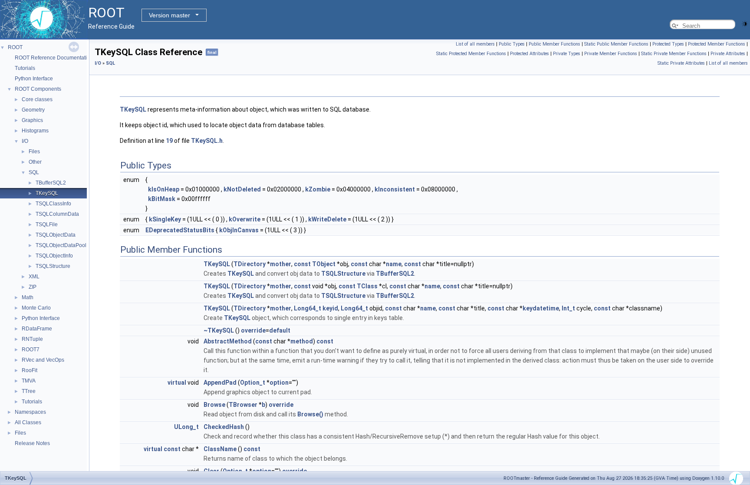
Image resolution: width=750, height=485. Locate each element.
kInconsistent (395, 189)
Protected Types (668, 44)
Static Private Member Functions (674, 53)
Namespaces (30, 412)
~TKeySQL (219, 330)
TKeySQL (47, 193)
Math (27, 297)
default (279, 330)
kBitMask (161, 198)
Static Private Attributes (681, 63)
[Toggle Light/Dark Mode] (745, 23)
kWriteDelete (327, 219)
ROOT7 (30, 349)
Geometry (33, 110)
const (302, 264)
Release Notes (32, 443)
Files (34, 151)
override (253, 330)
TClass (367, 286)
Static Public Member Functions (616, 44)
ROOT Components (38, 89)
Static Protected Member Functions (471, 53)
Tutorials (25, 68)
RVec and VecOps (43, 360)
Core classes (37, 99)
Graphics (32, 120)
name (393, 264)
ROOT (15, 47)
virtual (177, 382)
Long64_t (307, 308)
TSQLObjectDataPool (61, 245)
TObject (324, 264)
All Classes (28, 422)
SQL (34, 172)
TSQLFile (47, 224)
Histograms (35, 131)
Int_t (568, 308)
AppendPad (220, 382)
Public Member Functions (554, 44)
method (301, 341)
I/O (25, 141)
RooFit (29, 370)
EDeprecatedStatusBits (179, 230)
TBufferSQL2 (51, 183)
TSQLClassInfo (53, 204)
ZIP (32, 287)
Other (35, 162)
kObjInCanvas (239, 230)
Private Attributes (728, 53)
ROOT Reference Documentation (54, 58)
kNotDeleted (242, 189)
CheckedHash (224, 426)
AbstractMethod (228, 341)
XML (34, 277)
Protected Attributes (529, 53)
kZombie (317, 189)
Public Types (512, 44)
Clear (211, 471)
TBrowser (243, 404)
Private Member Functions (610, 53)
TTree (29, 391)
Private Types (566, 53)
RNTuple (32, 339)
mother (280, 264)
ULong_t (186, 426)
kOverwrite (244, 219)
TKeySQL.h (207, 140)
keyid (330, 308)
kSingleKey (165, 219)
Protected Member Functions (716, 44)
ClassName (220, 448)
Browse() (310, 414)
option (279, 382)
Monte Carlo (36, 308)
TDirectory (250, 264)
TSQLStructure (53, 266)
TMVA (29, 381)
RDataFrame (37, 329)
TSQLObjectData (56, 235)
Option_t (252, 382)
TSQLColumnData (57, 214)
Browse (214, 404)
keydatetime (541, 308)
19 (169, 140)
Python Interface (34, 79)
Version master (169, 15)
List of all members (475, 44)
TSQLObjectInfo (54, 256)
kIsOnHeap (163, 189)
